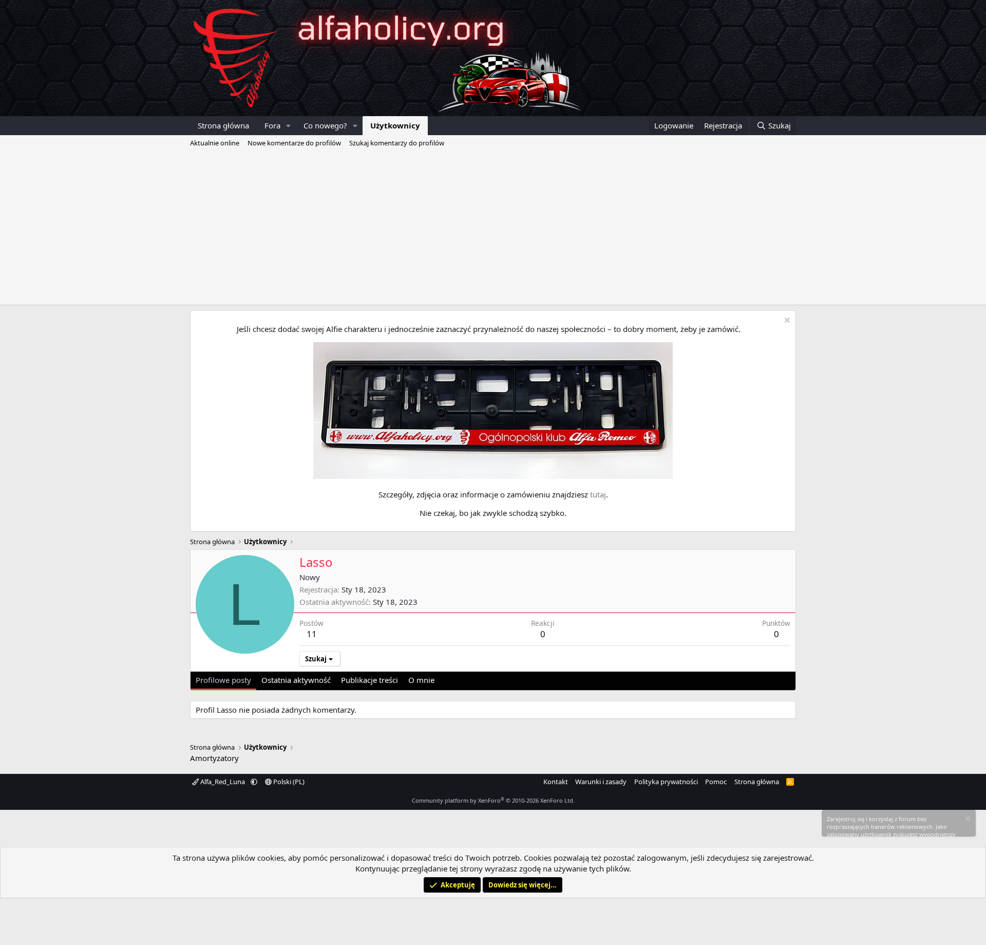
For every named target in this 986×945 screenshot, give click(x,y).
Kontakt (555, 781)
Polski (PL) (288, 781)
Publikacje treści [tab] (369, 680)
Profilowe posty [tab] (223, 680)
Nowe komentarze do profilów (294, 142)
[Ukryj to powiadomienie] (786, 321)
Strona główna (223, 125)
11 (312, 634)
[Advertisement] (493, 228)
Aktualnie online (214, 142)
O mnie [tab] (421, 680)
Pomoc (716, 781)
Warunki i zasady (601, 781)
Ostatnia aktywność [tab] (296, 680)
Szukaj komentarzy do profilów (396, 142)
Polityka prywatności (666, 781)
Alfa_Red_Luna (222, 781)
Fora (272, 125)
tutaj (598, 494)
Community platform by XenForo (493, 800)
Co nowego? (325, 125)
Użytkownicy (395, 125)
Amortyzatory (214, 758)
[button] (288, 125)
